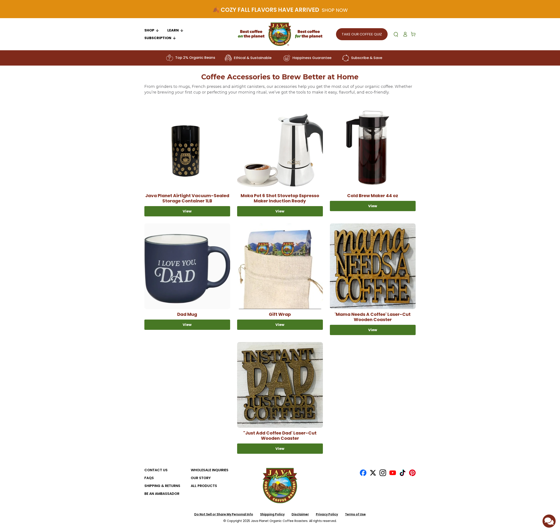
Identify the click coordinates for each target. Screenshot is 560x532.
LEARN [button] (173, 30)
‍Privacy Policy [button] (327, 514)
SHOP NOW (335, 10)
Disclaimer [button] (300, 514)
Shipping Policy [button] (272, 514)
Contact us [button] (156, 470)
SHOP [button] (149, 30)
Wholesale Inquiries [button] (209, 470)
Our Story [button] (201, 478)
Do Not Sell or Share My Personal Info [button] (223, 514)
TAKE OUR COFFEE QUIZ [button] (362, 34)
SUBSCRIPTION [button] (157, 37)
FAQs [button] (149, 478)
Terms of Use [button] (355, 514)
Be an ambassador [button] (161, 494)
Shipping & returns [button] (162, 486)
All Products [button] (204, 486)
